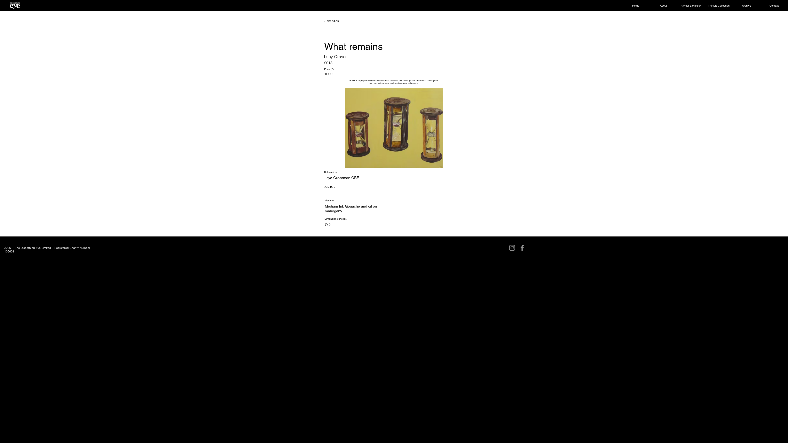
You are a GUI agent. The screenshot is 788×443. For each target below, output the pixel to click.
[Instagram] (512, 248)
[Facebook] (522, 248)
